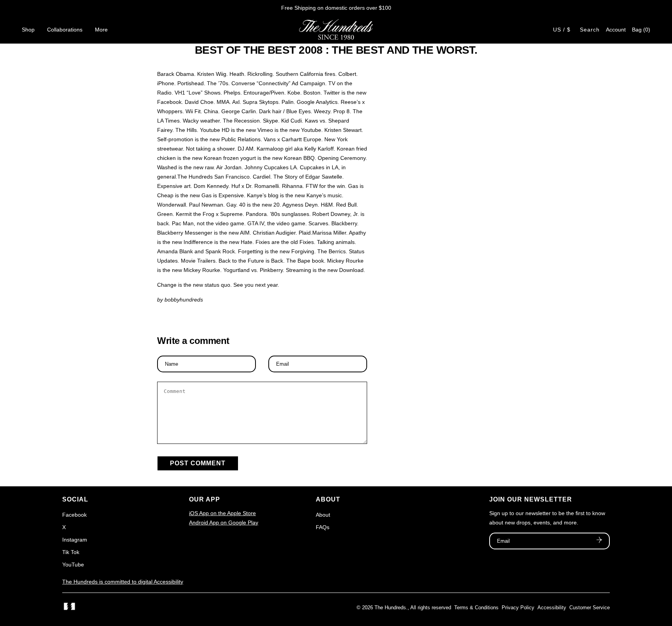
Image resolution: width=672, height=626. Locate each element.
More (101, 29)
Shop (28, 29)
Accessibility (551, 607)
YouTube (73, 564)
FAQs (322, 527)
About (323, 515)
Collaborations (64, 29)
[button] (641, 29)
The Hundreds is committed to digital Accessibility (122, 582)
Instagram (74, 540)
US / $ (561, 29)
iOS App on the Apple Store (222, 513)
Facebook (74, 515)
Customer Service (589, 607)
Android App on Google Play (223, 522)
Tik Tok (70, 552)
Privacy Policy (518, 607)
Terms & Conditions (476, 607)
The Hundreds (390, 607)
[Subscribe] (599, 540)
